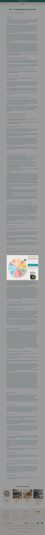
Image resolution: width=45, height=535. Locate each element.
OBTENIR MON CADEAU (33, 265)
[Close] (37, 256)
